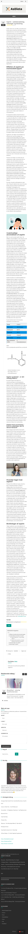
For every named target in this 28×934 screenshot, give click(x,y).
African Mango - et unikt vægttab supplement (11, 833)
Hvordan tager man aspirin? (15, 642)
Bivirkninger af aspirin (14, 644)
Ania (10, 653)
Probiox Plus (4, 820)
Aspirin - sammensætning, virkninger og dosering (13, 864)
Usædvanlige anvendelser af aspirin (17, 635)
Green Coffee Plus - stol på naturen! (9, 806)
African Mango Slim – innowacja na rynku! (15, 894)
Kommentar (4, 733)
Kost (3, 914)
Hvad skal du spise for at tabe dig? (9, 830)
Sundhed (16, 650)
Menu (22, 1)
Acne (3, 919)
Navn (3, 715)
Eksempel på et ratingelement (13, 622)
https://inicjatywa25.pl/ (6, 841)
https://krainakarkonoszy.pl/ (7, 838)
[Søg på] (16, 754)
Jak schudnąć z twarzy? (11, 892)
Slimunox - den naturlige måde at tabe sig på (11, 823)
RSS (2, 873)
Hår (3, 921)
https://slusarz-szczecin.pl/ (7, 843)
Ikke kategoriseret (6, 910)
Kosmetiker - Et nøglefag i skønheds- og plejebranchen (13, 810)
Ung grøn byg (4, 816)
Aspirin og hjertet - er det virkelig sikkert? (18, 638)
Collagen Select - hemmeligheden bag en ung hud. (13, 862)
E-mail (3, 721)
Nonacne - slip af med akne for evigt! (10, 860)
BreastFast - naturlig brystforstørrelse (10, 866)
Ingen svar (23, 650)
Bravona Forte (4, 813)
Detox (3, 912)
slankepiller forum (22, 616)
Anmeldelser (5, 917)
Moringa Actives (4, 826)
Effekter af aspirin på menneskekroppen (17, 634)
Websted (3, 727)
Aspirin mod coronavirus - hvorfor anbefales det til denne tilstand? (18, 641)
